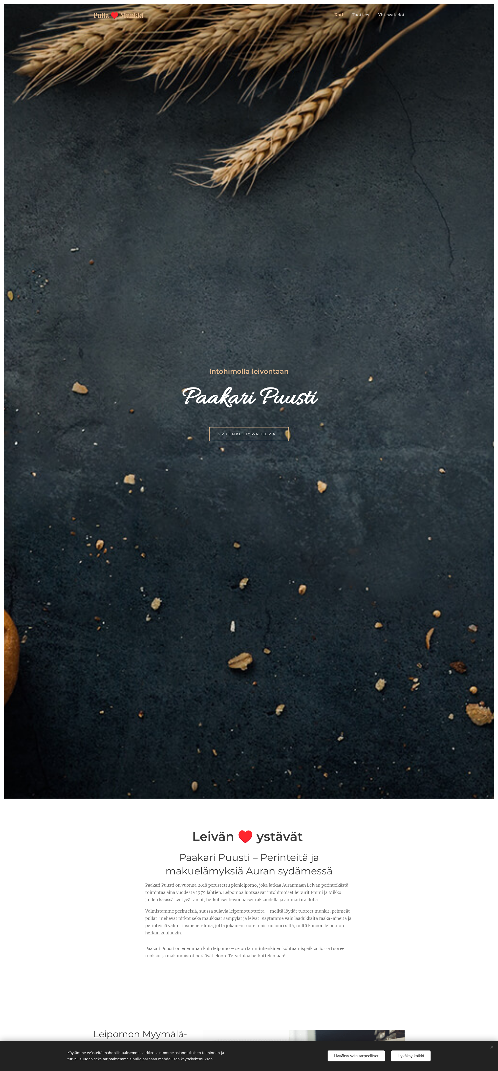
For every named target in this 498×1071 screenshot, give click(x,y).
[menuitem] (340, 14)
